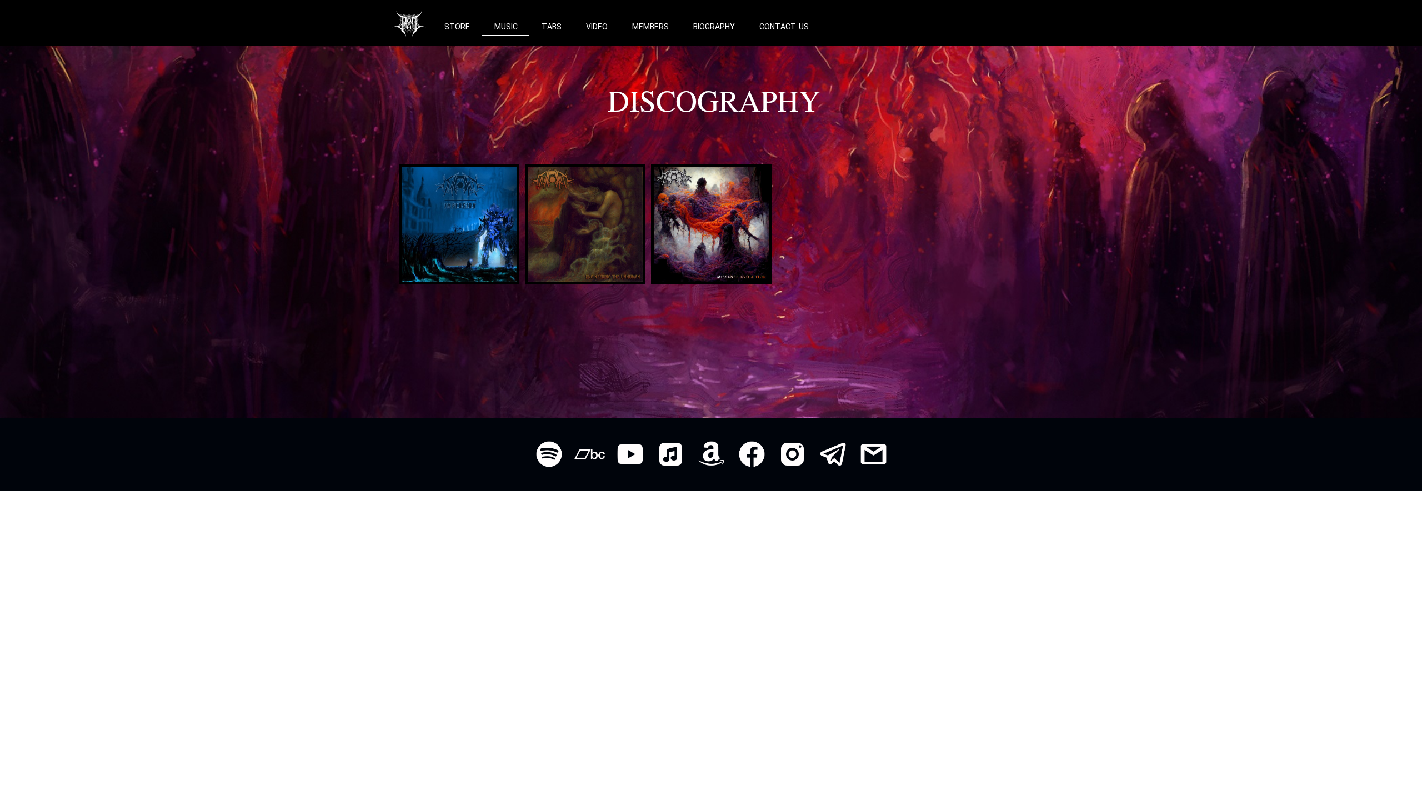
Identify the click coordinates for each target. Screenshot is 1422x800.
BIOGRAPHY (714, 27)
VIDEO (597, 27)
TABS (552, 27)
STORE (457, 27)
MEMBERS (650, 27)
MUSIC (506, 27)
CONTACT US (784, 27)
